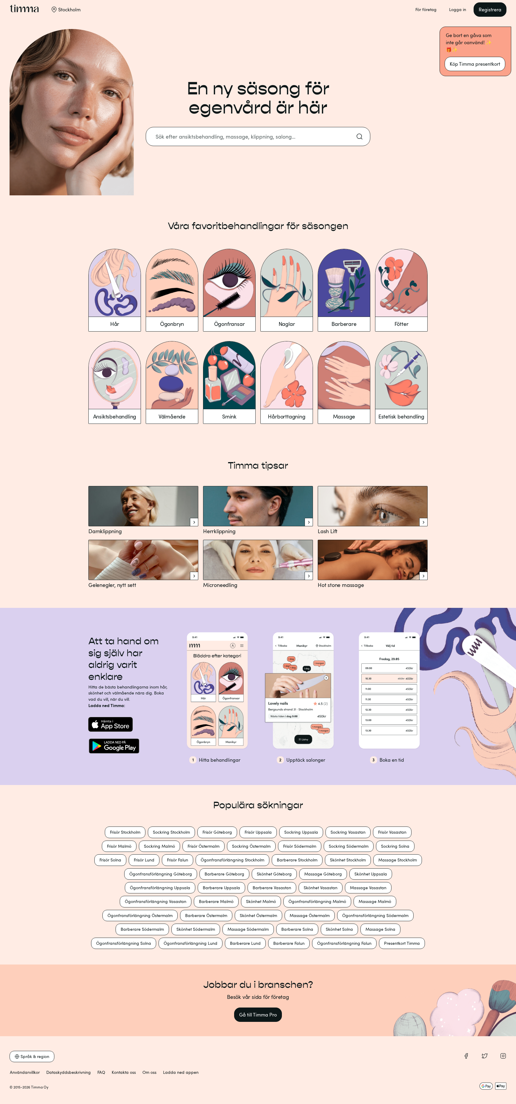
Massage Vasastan (368, 887)
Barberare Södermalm (142, 929)
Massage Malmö (375, 901)
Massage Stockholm (397, 860)
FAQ (101, 1072)
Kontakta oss (124, 1072)
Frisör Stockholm (125, 832)
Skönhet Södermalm (195, 929)
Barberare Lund (245, 943)
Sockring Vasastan (348, 832)
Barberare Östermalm (206, 915)
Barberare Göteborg (224, 874)
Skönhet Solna (339, 929)
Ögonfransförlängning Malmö (317, 901)
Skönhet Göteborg (274, 874)
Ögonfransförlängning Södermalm (375, 915)
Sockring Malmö (159, 846)
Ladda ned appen (181, 1072)
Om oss (149, 1072)
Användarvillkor (25, 1072)
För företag (426, 9)
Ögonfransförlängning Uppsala (160, 887)
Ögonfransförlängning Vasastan (155, 901)
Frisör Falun (177, 860)
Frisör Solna (110, 860)
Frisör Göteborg (217, 832)
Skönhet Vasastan (320, 887)
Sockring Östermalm (251, 846)
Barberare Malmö (216, 901)
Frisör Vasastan (392, 832)
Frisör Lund (144, 860)
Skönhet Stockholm (348, 860)
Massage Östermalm (310, 915)
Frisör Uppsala (258, 832)
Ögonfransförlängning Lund (190, 943)
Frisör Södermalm (299, 846)
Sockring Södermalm (348, 846)
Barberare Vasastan (272, 887)
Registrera (490, 9)
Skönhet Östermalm (258, 915)
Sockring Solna (395, 846)
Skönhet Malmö (261, 901)
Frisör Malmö (119, 846)
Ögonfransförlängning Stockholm (232, 860)
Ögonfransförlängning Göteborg (160, 874)
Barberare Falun (289, 943)
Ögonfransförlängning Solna (123, 943)
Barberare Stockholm (297, 860)
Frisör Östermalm (203, 846)
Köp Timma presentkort (475, 64)
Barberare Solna (297, 929)
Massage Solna (380, 929)
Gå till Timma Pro (258, 1014)
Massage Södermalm (248, 929)
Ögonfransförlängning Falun (344, 943)
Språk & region (35, 1056)
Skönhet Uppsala (370, 874)
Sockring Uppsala (301, 832)
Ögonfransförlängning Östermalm (140, 915)
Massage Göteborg (323, 874)
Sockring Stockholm (171, 832)
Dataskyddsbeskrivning (68, 1072)
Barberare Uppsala (221, 887)
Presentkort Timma (402, 943)
